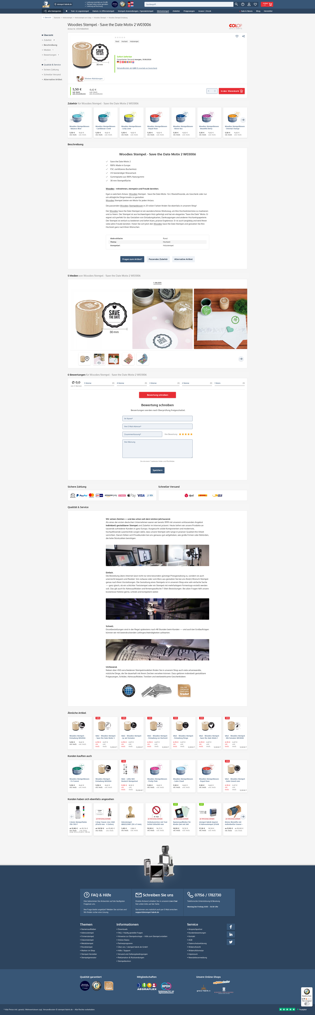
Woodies (110, 188)
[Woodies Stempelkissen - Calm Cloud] (182, 769)
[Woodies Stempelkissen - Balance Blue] (78, 116)
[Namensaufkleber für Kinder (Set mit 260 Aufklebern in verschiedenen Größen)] (182, 812)
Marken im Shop (88, 950)
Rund (117, 41)
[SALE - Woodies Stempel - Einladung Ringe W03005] (182, 726)
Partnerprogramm (125, 943)
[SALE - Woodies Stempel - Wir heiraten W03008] (234, 726)
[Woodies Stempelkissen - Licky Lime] (130, 116)
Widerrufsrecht (195, 947)
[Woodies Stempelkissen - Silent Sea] (182, 116)
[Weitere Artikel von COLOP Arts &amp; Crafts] (235, 26)
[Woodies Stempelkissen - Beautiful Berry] (208, 116)
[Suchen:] (188, 4)
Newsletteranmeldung (198, 957)
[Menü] (311, 988)
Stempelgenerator (88, 957)
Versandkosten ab (137, 68)
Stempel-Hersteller (89, 954)
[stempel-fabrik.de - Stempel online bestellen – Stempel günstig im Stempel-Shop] (46, 4)
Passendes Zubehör (158, 259)
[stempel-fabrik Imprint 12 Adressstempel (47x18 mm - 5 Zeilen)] (208, 812)
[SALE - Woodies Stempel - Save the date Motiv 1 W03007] (208, 726)
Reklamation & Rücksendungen (131, 957)
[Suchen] (236, 4)
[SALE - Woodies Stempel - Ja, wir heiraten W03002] (130, 726)
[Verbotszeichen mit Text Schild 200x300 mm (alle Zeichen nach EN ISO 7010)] (156, 812)
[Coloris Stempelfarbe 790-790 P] (78, 812)
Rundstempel (86, 947)
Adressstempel (87, 933)
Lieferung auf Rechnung (95, 6)
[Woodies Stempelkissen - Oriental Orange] (234, 116)
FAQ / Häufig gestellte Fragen (130, 933)
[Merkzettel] (255, 4)
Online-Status (123, 940)
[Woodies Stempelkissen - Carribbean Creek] (104, 116)
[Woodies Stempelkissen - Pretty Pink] (156, 769)
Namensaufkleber (88, 929)
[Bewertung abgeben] (120, 37)
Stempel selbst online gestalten (97, 4)
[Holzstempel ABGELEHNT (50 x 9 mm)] (130, 812)
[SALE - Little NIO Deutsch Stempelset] (130, 769)
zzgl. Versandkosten (79, 94)
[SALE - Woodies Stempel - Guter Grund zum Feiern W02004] (234, 769)
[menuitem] (96, 2)
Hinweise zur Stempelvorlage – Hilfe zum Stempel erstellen (142, 936)
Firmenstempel (87, 936)
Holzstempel (134, 41)
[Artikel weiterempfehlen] (243, 36)
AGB (190, 940)
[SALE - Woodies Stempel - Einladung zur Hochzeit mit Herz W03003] (156, 726)
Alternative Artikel (183, 259)
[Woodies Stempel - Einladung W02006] (78, 726)
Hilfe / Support (124, 950)
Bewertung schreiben (157, 395)
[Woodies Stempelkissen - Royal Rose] (156, 116)
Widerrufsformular (196, 950)
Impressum (193, 954)
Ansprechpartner (195, 929)
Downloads (122, 929)
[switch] (306, 1003)
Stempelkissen (136, 205)
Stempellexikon (124, 961)
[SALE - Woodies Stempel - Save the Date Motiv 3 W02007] (104, 726)
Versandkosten (49, 1009)
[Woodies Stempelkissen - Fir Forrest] (78, 769)
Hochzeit (124, 41)
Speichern (157, 470)
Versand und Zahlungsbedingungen (133, 954)
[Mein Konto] (249, 4)
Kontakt (192, 936)
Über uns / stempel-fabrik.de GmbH (133, 947)
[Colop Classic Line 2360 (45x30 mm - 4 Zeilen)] (104, 812)
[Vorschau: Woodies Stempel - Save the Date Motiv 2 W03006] (85, 359)
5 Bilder (157, 283)
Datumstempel (87, 940)
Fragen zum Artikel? (132, 259)
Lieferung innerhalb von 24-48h (97, 2)
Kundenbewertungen (197, 933)
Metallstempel (87, 943)
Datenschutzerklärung (198, 943)
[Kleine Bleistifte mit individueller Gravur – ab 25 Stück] (234, 812)
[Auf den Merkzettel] (237, 36)
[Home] (66, 11)
